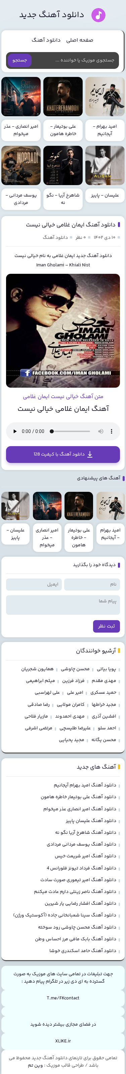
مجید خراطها (104, 704)
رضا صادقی (39, 704)
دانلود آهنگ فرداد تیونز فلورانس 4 (81, 868)
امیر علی (75, 692)
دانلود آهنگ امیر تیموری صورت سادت (78, 880)
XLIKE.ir (63, 1041)
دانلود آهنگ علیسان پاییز (91, 821)
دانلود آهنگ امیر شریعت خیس (85, 856)
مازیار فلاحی (36, 716)
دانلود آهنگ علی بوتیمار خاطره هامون (78, 797)
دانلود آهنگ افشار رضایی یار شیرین (80, 903)
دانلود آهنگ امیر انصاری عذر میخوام (79, 809)
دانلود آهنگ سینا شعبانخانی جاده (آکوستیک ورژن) (64, 915)
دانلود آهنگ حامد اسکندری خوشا (82, 951)
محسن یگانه (103, 740)
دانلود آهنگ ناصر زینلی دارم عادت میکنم (75, 892)
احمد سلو (107, 728)
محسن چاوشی (75, 669)
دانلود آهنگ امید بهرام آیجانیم (85, 785)
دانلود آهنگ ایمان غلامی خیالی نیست (71, 225)
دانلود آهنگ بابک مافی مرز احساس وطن (75, 939)
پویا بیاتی (106, 669)
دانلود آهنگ (46, 40)
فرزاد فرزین (73, 681)
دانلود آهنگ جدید (51, 15)
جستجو (19, 60)
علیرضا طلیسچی (75, 728)
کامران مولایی (71, 704)
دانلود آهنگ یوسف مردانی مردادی (81, 844)
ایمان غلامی (63, 256)
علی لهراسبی (47, 692)
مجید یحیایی (71, 740)
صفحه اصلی (79, 40)
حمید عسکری (103, 692)
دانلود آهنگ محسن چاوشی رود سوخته (77, 927)
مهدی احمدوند (70, 716)
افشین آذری (104, 716)
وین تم (35, 1065)
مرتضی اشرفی (38, 728)
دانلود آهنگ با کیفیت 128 (59, 454)
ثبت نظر (106, 626)
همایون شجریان (37, 669)
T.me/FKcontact (63, 998)
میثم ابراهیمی (40, 681)
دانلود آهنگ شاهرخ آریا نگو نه (85, 832)
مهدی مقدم (104, 681)
